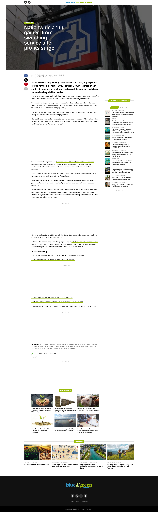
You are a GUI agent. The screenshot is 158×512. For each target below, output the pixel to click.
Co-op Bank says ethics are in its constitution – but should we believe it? (57, 255)
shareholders (64, 348)
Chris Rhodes (87, 345)
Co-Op (95, 345)
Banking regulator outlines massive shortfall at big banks (52, 297)
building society (68, 345)
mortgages (85, 346)
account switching (50, 345)
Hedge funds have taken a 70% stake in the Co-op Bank (52, 235)
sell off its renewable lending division (85, 242)
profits (43, 348)
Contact (85, 501)
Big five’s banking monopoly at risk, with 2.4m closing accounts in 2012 (57, 302)
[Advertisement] (65, 143)
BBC (45, 192)
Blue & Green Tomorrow (46, 77)
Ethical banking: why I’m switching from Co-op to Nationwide (53, 260)
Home (72, 501)
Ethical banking (59, 346)
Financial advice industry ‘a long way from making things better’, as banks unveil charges (63, 306)
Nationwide (36, 348)
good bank (70, 346)
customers (49, 346)
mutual (93, 346)
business (78, 345)
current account (38, 346)
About (78, 501)
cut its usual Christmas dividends (50, 244)
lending (77, 346)
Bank (59, 345)
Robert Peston (53, 348)
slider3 (72, 348)
